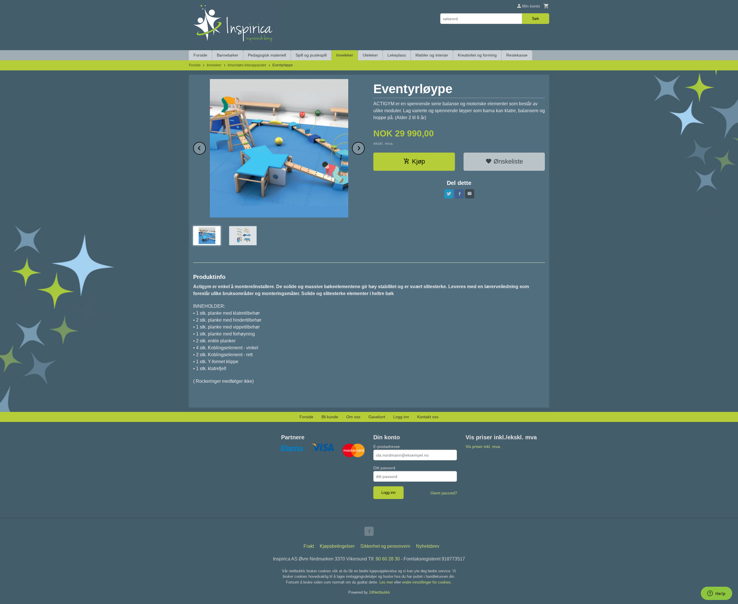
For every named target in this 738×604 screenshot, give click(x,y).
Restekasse (517, 55)
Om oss (353, 416)
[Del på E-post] (469, 193)
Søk (535, 18)
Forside (200, 55)
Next (364, 147)
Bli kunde (329, 416)
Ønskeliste (507, 161)
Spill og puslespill (311, 55)
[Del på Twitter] (448, 193)
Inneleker (344, 55)
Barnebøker (227, 55)
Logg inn (401, 416)
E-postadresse (386, 446)
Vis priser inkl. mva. (483, 446)
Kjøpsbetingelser (337, 546)
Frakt (309, 546)
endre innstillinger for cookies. (427, 582)
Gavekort (376, 416)
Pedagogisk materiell (267, 55)
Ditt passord (384, 468)
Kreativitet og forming (477, 55)
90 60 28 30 (388, 558)
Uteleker (370, 55)
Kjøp (418, 161)
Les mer (386, 582)
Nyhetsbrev (427, 546)
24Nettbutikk (379, 592)
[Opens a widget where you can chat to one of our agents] (716, 594)
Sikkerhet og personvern (385, 546)
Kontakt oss (427, 416)
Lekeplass (396, 55)
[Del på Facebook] (459, 193)
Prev (205, 147)
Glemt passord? (443, 493)
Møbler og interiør (431, 55)
